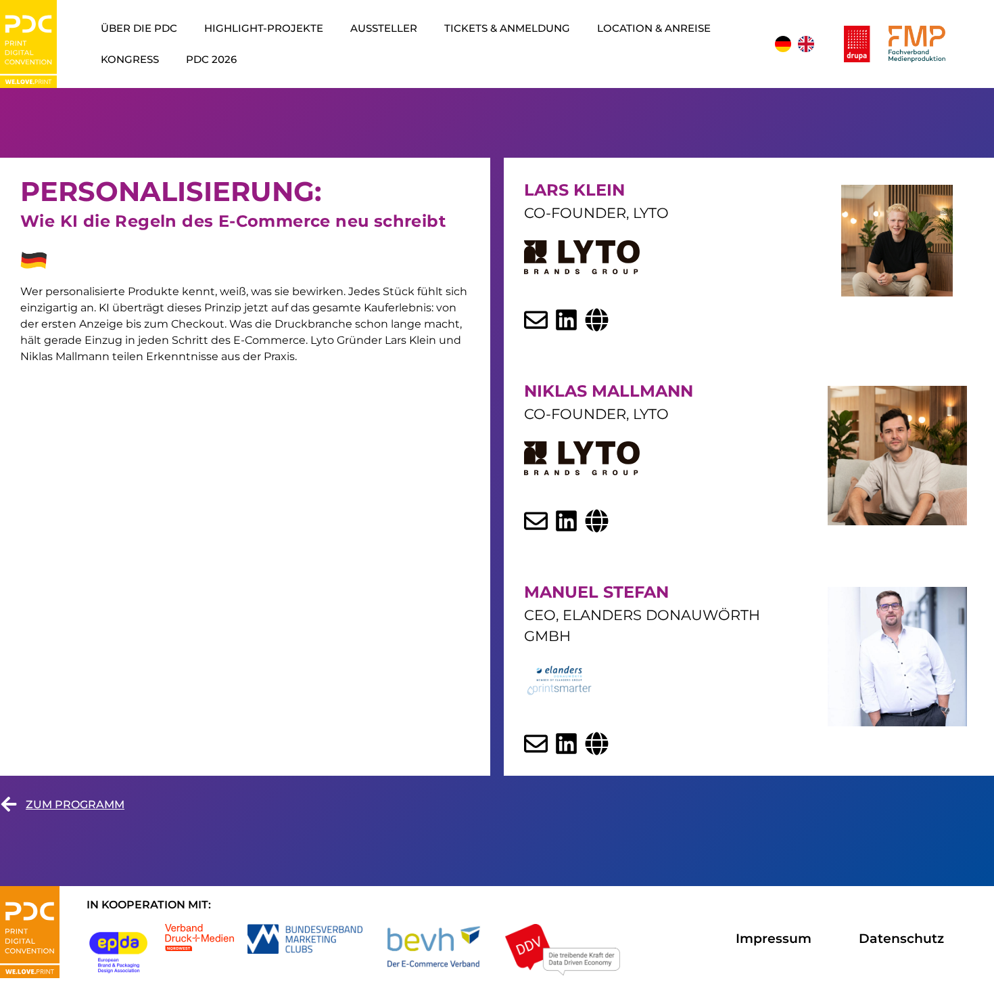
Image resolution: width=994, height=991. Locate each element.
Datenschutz (901, 938)
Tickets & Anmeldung (507, 28)
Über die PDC (139, 28)
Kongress (130, 59)
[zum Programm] (9, 804)
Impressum (773, 938)
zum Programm (75, 804)
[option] (806, 44)
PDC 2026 (211, 59)
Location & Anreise (654, 28)
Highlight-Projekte (263, 28)
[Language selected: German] (796, 44)
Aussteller (383, 28)
